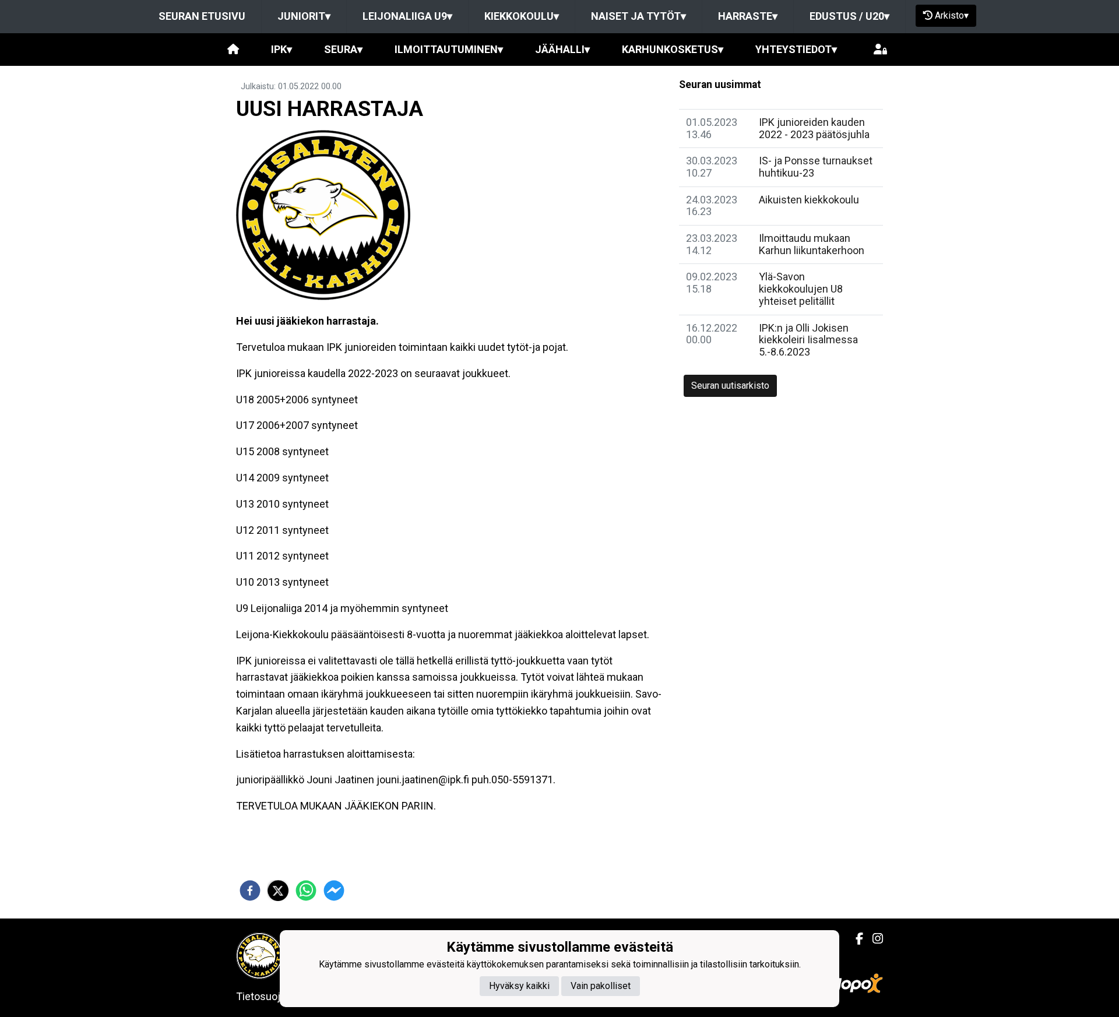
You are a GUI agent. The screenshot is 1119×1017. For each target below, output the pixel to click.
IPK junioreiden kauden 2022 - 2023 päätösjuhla (814, 128)
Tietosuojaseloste (278, 996)
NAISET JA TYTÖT (638, 16)
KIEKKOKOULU (521, 16)
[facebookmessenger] (333, 890)
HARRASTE (747, 16)
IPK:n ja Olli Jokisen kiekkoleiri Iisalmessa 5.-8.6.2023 (808, 340)
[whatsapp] (305, 890)
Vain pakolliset (601, 985)
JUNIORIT (303, 16)
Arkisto (952, 15)
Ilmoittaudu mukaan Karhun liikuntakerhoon (811, 244)
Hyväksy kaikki (519, 985)
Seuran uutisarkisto (730, 385)
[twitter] (278, 890)
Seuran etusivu (202, 16)
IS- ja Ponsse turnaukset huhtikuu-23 (815, 166)
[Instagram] (873, 938)
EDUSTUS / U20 (849, 16)
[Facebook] (854, 938)
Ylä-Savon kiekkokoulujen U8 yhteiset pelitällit (801, 288)
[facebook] (250, 890)
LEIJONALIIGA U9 (407, 16)
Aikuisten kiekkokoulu (809, 199)
